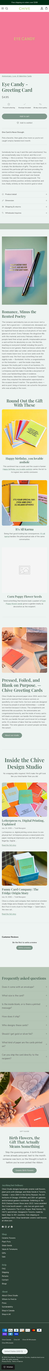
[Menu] (2, 8)
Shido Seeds (7, 1245)
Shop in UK (6, 1314)
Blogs (4, 1283)
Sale (3, 1257)
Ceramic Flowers (8, 1238)
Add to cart (24, 116)
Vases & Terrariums (9, 1249)
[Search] (7, 8)
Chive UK (17, 1340)
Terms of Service (17, 1361)
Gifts (4, 1253)
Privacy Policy (6, 1361)
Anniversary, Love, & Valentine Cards (17, 76)
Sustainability (7, 1307)
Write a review (24, 947)
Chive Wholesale (7, 1343)
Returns (5, 1276)
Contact (5, 1280)
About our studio (12, 735)
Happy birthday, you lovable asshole (17, 469)
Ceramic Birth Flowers (24, 1170)
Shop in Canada (8, 1310)
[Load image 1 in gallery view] (24, 43)
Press (4, 1303)
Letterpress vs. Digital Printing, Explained (23, 822)
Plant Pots (6, 1241)
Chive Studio (11, 1357)
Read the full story (9, 845)
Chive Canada (6, 1340)
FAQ (3, 1268)
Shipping (5, 1272)
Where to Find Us (9, 1299)
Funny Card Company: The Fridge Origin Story (20, 891)
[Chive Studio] (24, 8)
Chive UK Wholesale (29, 1340)
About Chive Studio (10, 1295)
